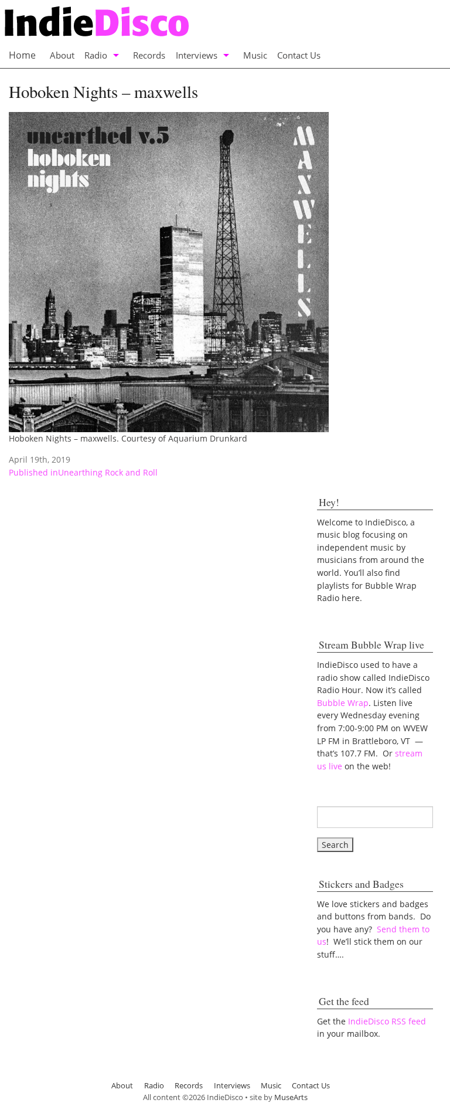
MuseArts (291, 1097)
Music (255, 55)
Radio (95, 55)
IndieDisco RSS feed (387, 1021)
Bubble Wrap (343, 702)
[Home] (212, 22)
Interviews (196, 55)
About (62, 55)
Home (22, 55)
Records (149, 55)
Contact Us (299, 55)
